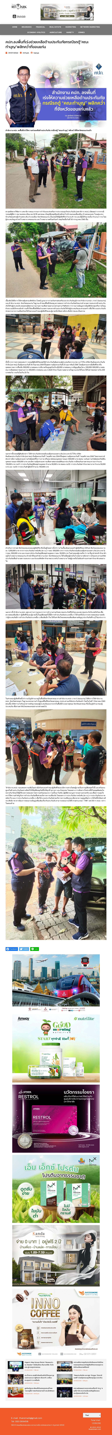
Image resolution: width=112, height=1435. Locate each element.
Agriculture (56, 32)
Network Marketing (90, 26)
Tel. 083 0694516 (19, 1421)
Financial (40, 26)
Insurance (27, 26)
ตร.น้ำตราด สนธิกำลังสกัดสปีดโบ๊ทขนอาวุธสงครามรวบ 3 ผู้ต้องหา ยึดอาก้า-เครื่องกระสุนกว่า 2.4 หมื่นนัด (39, 1377)
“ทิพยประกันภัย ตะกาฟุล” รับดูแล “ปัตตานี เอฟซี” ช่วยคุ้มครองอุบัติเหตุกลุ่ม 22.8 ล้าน (88, 1376)
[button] (67, 12)
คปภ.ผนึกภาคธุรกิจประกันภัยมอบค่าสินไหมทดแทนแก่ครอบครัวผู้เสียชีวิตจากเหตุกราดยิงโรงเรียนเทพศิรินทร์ (88, 1364)
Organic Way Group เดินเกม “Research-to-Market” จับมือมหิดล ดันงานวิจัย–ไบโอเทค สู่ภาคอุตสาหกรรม (39, 1364)
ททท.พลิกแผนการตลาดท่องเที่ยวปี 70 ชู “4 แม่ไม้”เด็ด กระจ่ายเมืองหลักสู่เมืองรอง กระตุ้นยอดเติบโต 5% (88, 1390)
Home (14, 26)
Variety (70, 32)
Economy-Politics (36, 32)
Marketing (71, 26)
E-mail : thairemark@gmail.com (26, 1418)
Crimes (81, 32)
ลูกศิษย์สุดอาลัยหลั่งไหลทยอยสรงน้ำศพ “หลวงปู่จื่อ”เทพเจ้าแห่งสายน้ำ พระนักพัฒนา (39, 1389)
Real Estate (55, 26)
